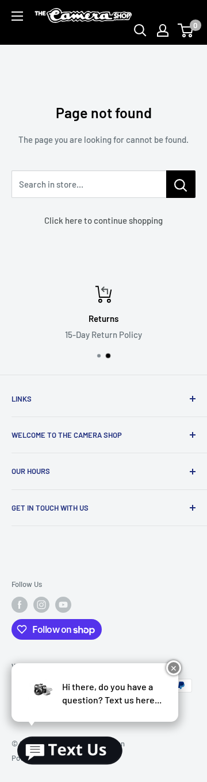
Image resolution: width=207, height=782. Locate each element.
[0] (186, 30)
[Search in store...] (180, 184)
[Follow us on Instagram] (41, 605)
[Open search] (140, 30)
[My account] (162, 30)
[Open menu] (17, 16)
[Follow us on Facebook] (20, 605)
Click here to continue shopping (103, 220)
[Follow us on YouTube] (63, 605)
